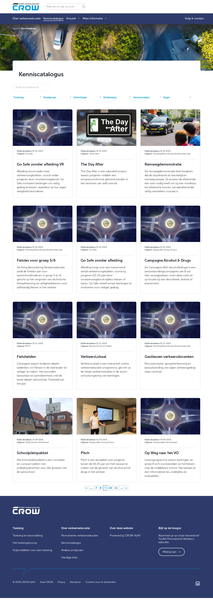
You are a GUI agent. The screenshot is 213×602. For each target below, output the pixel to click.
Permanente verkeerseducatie (79, 535)
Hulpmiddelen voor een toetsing (32, 550)
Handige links (69, 557)
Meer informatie (93, 18)
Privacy (61, 582)
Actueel (71, 18)
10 (110, 488)
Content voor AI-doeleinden (101, 582)
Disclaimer (75, 582)
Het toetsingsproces (25, 542)
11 (116, 488)
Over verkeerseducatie (27, 18)
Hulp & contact (194, 18)
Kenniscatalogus (53, 18)
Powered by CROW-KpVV (125, 535)
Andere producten (72, 550)
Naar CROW (46, 582)
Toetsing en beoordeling (27, 535)
